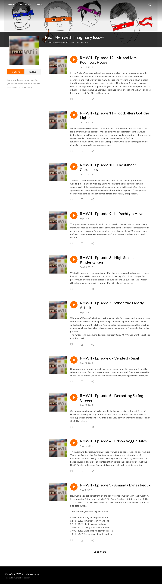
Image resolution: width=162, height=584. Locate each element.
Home (11, 4)
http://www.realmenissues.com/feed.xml (68, 42)
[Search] (150, 4)
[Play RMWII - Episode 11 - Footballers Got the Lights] (74, 115)
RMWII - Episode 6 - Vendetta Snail (109, 358)
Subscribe (25, 4)
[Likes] (72, 99)
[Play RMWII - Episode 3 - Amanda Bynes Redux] (74, 487)
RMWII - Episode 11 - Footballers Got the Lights (114, 115)
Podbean (26, 578)
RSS (34, 71)
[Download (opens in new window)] (82, 99)
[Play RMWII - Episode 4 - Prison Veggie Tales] (74, 442)
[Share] (93, 99)
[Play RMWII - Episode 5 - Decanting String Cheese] (74, 397)
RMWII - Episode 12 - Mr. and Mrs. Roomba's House (108, 60)
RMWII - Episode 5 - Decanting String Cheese (111, 397)
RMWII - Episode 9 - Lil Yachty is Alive (111, 213)
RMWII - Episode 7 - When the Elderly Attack (112, 305)
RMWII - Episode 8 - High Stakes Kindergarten (107, 259)
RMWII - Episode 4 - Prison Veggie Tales (113, 441)
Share (17, 71)
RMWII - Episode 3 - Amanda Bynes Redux (115, 485)
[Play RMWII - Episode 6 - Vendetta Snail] (74, 360)
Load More (99, 551)
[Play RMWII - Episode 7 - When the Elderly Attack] (74, 304)
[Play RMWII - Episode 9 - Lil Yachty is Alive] (74, 215)
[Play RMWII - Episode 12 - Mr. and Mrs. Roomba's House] (74, 59)
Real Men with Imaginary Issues (75, 37)
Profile (39, 4)
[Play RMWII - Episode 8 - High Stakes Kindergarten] (74, 259)
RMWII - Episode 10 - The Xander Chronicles (108, 167)
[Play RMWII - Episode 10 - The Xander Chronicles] (74, 166)
